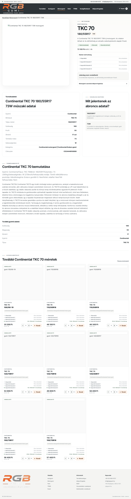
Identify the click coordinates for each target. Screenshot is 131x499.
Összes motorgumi (123, 261)
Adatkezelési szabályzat (83, 489)
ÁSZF (77, 483)
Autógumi (51, 9)
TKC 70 (7, 305)
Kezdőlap (5, 18)
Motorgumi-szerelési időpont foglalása (103, 83)
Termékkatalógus (81, 478)
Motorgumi (61, 9)
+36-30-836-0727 (95, 1)
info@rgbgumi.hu (107, 1)
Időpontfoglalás (97, 9)
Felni (69, 9)
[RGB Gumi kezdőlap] (13, 8)
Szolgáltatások (85, 9)
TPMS (75, 9)
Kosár (49, 489)
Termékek (42, 9)
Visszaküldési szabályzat (83, 486)
